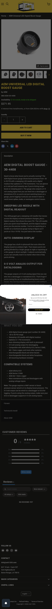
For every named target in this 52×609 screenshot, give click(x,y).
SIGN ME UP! (39, 309)
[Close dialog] (50, 286)
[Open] (6, 603)
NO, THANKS (39, 313)
